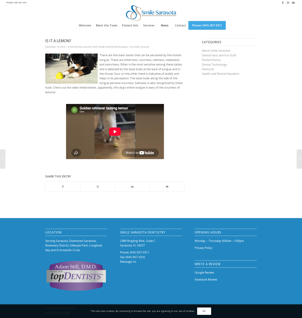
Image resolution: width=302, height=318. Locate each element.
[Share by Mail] (167, 186)
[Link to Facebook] (282, 2)
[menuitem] (85, 25)
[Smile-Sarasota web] (151, 13)
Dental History (211, 60)
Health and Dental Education (113, 46)
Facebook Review (206, 279)
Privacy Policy (203, 248)
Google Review (204, 272)
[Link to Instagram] (287, 2)
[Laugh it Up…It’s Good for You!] (2, 159)
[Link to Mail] (293, 2)
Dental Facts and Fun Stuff (83, 46)
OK (204, 311)
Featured (208, 69)
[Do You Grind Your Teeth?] (299, 159)
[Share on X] (97, 186)
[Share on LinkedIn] (132, 186)
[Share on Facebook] (62, 186)
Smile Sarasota (141, 46)
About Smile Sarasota (216, 51)
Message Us (128, 262)
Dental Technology (214, 65)
